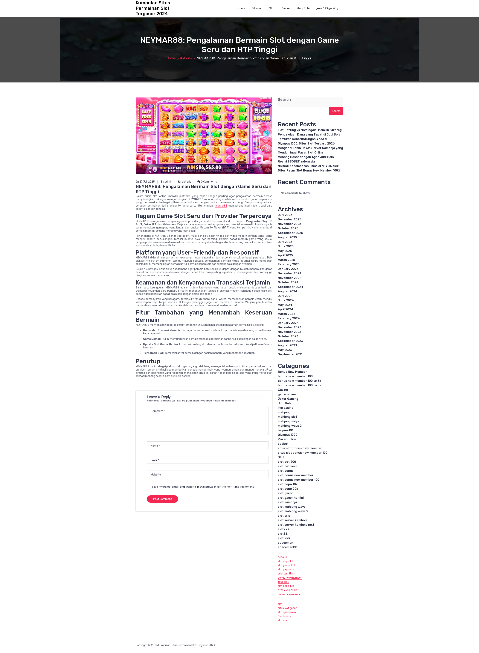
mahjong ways (288, 421)
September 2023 (290, 341)
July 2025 (285, 242)
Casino (286, 8)
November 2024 (289, 278)
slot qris (185, 58)
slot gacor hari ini (291, 497)
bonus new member (290, 577)
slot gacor (285, 493)
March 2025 (286, 260)
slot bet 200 (287, 462)
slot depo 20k (288, 488)
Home (241, 8)
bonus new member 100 (295, 376)
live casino (285, 408)
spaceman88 (287, 547)
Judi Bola (303, 8)
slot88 (283, 533)
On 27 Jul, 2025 (145, 181)
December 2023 (289, 327)
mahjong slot (287, 417)
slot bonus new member (295, 475)
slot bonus (286, 471)
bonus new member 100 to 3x (299, 381)
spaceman (285, 542)
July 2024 (285, 296)
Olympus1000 (287, 435)
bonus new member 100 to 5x (299, 385)
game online (287, 394)
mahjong (284, 412)
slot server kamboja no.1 (296, 524)
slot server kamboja (292, 520)
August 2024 (287, 291)
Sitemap (257, 8)
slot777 (283, 529)
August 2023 (287, 345)
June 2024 (286, 300)
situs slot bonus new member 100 (302, 453)
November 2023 (289, 332)
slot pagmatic (286, 569)
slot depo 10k (288, 484)
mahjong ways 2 (290, 426)
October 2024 (288, 282)
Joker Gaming (288, 399)
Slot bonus (284, 616)
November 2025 (289, 224)
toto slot (283, 581)
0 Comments (208, 181)
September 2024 (290, 287)
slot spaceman (287, 612)
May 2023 (285, 350)
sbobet (283, 444)
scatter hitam (286, 573)
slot (280, 604)
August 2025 (287, 237)
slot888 (284, 538)
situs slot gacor (287, 608)
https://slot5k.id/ (288, 590)
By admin (166, 181)
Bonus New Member (292, 372)
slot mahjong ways (292, 506)
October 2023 (288, 336)
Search (284, 99)
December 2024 (289, 273)
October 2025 (288, 228)
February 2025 (289, 264)
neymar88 (221, 205)
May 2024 (285, 305)
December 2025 (289, 219)
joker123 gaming (327, 8)
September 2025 (290, 233)
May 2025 (285, 251)
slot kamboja (287, 502)
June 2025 (286, 246)
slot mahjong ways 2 (293, 511)
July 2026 (285, 215)
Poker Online (287, 439)
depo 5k (282, 557)
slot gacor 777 (286, 565)
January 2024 (288, 323)
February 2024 (289, 318)
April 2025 (285, 255)
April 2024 (285, 309)
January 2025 (288, 269)
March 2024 (286, 314)
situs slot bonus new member (300, 448)
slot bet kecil (287, 466)
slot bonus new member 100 (298, 480)
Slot (272, 8)
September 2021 (290, 354)
